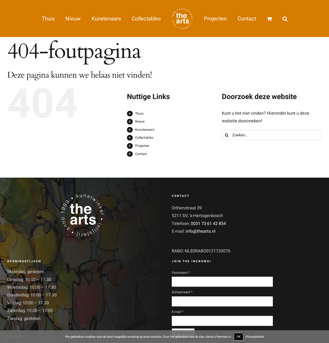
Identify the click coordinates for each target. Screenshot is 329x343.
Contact (141, 153)
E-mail (177, 311)
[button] (262, 18)
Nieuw (140, 121)
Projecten (142, 145)
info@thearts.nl (200, 231)
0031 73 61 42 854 (208, 223)
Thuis (139, 113)
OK (239, 336)
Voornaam (181, 272)
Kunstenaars (144, 129)
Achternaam (182, 292)
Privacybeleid (255, 336)
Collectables (144, 137)
